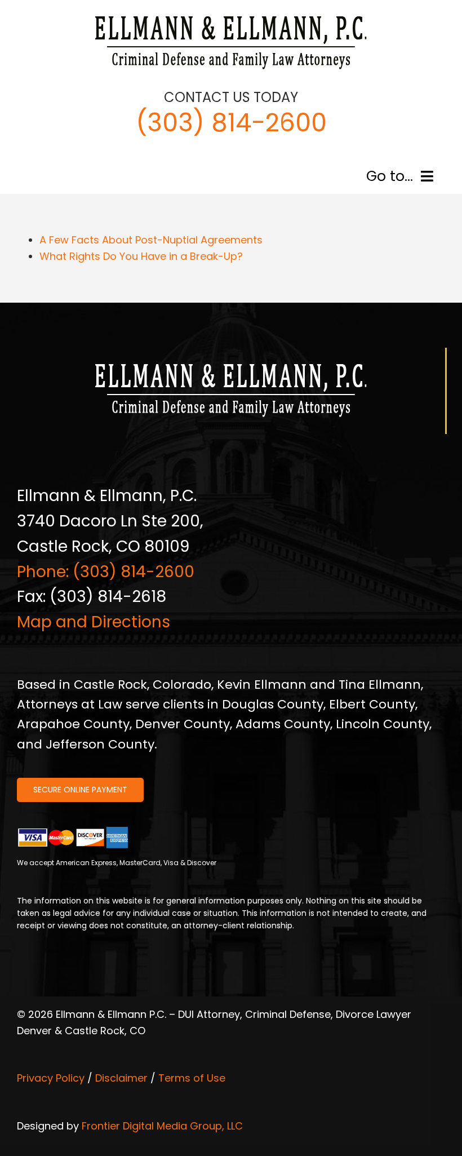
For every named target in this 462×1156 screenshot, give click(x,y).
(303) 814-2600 (231, 122)
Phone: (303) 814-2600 (105, 572)
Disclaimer (121, 1078)
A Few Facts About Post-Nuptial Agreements (151, 240)
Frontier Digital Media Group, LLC (162, 1126)
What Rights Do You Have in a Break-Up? (141, 256)
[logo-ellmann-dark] (231, 16)
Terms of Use (191, 1078)
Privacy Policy (51, 1078)
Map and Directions (93, 622)
